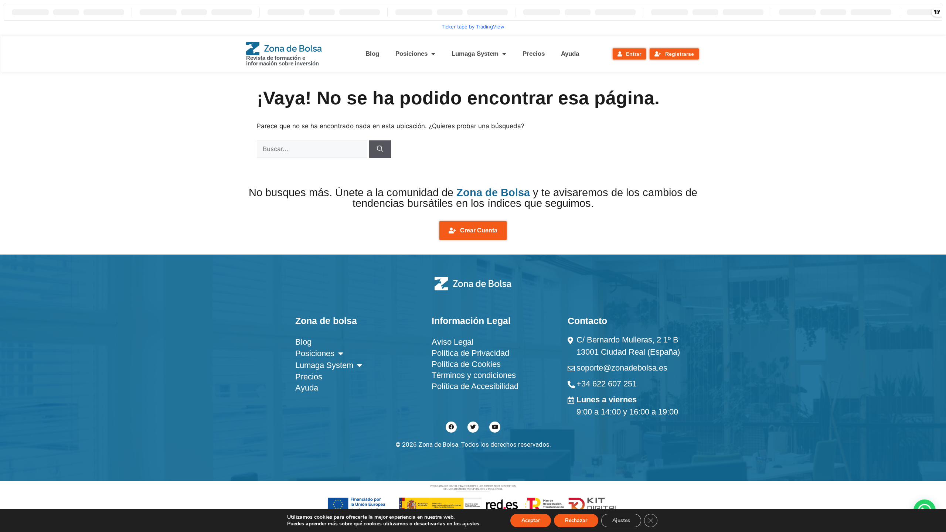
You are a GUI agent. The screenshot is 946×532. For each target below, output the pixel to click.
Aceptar (530, 520)
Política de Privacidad (470, 353)
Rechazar (576, 520)
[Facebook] (451, 427)
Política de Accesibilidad (475, 386)
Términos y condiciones (474, 375)
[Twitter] (473, 427)
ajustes (470, 524)
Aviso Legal (452, 342)
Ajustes (621, 520)
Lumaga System (475, 53)
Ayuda (570, 53)
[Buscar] (380, 149)
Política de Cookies (466, 364)
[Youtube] (494, 427)
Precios (534, 53)
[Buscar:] (313, 149)
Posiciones (411, 53)
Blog (372, 53)
